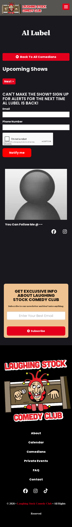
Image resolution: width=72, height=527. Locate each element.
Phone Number (13, 121)
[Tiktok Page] (45, 491)
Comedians (36, 452)
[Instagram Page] (65, 232)
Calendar (36, 442)
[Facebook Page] (53, 232)
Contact (36, 479)
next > (9, 81)
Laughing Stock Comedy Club (34, 503)
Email (6, 109)
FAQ (36, 470)
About (36, 433)
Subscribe (37, 331)
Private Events (36, 461)
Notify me (17, 153)
